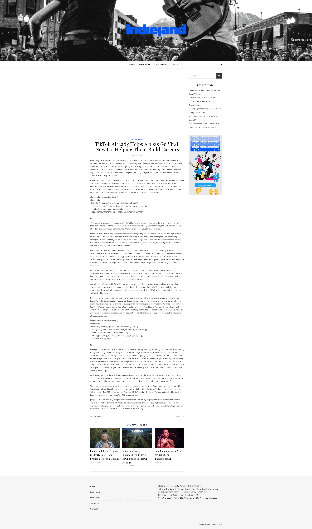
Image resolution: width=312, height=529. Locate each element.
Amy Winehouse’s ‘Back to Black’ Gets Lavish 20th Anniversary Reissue (187, 498)
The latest (177, 64)
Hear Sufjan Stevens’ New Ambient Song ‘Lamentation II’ (168, 454)
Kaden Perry (98, 416)
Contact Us (94, 509)
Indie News (161, 64)
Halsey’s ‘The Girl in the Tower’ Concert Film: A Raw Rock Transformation (202, 101)
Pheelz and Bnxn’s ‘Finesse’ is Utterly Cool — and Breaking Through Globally (104, 454)
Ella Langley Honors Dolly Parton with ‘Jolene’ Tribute (180, 486)
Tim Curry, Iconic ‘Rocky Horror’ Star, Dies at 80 (178, 495)
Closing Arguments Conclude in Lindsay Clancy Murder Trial (182, 492)
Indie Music (145, 64)
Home (132, 64)
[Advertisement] (205, 235)
